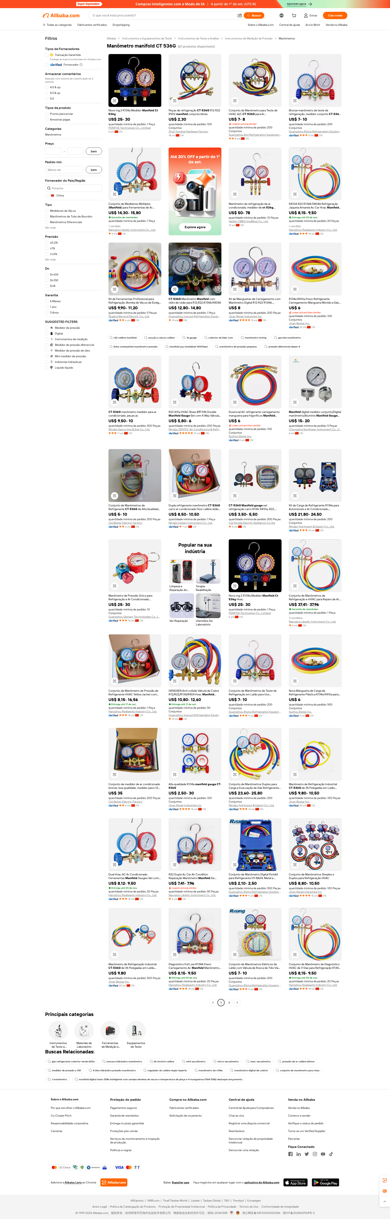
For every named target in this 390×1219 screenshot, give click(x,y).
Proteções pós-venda (124, 1131)
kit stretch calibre (164, 1061)
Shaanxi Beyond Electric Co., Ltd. (129, 316)
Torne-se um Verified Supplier (306, 1131)
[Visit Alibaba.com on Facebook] (290, 1154)
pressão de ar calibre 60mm (298, 1061)
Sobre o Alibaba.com (64, 1099)
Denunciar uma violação (244, 1150)
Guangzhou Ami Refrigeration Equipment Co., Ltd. (255, 134)
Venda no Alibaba (299, 1107)
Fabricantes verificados (184, 1107)
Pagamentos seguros (123, 1107)
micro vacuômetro (228, 1061)
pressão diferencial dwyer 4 (284, 346)
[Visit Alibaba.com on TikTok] (331, 1154)
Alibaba (111, 38)
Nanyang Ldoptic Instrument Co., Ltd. (132, 229)
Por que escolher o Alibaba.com (71, 1107)
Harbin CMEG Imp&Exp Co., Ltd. (248, 221)
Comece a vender (299, 1115)
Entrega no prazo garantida (127, 1123)
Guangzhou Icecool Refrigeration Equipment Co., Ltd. (195, 316)
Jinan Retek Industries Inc (245, 316)
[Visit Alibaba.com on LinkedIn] (298, 1154)
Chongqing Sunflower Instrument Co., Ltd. (315, 429)
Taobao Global (212, 1200)
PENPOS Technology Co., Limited (129, 127)
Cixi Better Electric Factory (125, 522)
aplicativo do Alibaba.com (261, 1182)
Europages (254, 1200)
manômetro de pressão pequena (238, 346)
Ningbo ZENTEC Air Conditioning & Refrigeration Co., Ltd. (195, 429)
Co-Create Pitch (61, 1115)
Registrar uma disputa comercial (249, 1123)
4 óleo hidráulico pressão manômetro (114, 1070)
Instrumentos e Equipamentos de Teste (147, 38)
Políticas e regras (121, 1150)
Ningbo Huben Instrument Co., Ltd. (190, 522)
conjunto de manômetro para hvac (300, 1070)
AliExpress (137, 1200)
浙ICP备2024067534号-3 (299, 1213)
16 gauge (191, 337)
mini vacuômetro (196, 1061)
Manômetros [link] (287, 38)
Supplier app (180, 1182)
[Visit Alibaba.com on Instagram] (314, 1154)
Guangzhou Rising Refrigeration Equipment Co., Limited (315, 131)
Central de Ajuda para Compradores (251, 1107)
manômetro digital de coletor (251, 1070)
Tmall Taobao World (175, 1200)
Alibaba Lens (73, 1182)
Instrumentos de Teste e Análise (198, 38)
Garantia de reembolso (124, 1115)
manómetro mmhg (255, 337)
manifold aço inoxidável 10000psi (188, 346)
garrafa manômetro (289, 337)
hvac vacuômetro (260, 1061)
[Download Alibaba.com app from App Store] (295, 1182)
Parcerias (294, 1138)
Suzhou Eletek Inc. (240, 436)
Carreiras (56, 1131)
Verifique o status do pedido (305, 1123)
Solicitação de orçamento (185, 1115)
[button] (239, 15)
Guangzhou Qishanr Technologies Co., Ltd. (134, 616)
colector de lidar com (220, 337)
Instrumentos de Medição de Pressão (249, 38)
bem (94, 151)
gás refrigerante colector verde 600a (73, 1061)
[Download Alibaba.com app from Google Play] (325, 1182)
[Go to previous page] (213, 1002)
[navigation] (73, 521)
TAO (226, 1200)
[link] (384, 1180)
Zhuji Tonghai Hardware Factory (188, 131)
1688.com (153, 1200)
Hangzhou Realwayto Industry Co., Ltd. (313, 229)
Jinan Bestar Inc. (299, 323)
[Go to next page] (237, 1002)
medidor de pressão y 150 (66, 1070)
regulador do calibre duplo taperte (167, 1070)
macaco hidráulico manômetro (124, 1061)
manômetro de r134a (211, 1070)
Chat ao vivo (236, 1115)
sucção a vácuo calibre (161, 337)
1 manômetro (59, 1079)
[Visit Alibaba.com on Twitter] (306, 1154)
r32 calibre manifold (125, 337)
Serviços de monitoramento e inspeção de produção (135, 1140)
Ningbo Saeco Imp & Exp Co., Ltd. (129, 429)
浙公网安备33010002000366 (261, 1213)
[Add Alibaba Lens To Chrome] (113, 1182)
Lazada (195, 1200)
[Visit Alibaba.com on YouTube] (323, 1154)
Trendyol (238, 1200)
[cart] (295, 16)
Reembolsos (237, 1131)
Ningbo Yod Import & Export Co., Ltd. (311, 526)
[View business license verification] (232, 1213)
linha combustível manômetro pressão (136, 346)
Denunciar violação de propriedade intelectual (251, 1140)
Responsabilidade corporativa (69, 1123)
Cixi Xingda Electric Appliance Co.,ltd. (252, 522)
